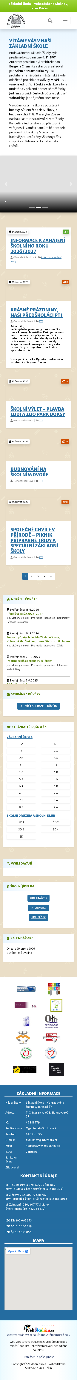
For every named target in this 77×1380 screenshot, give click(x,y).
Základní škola (20, 737)
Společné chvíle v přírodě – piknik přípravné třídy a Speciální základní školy (34, 540)
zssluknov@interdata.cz (42, 1140)
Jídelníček (38, 917)
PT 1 (41, 321)
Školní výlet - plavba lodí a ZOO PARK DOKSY (37, 411)
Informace (38, 908)
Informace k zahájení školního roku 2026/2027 (37, 246)
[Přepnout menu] (65, 20)
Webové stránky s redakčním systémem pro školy (38, 1335)
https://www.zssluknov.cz (43, 1145)
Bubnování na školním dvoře (29, 472)
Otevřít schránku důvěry (38, 706)
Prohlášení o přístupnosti (38, 1357)
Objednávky (38, 898)
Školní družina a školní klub (31, 816)
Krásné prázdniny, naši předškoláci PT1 (36, 312)
